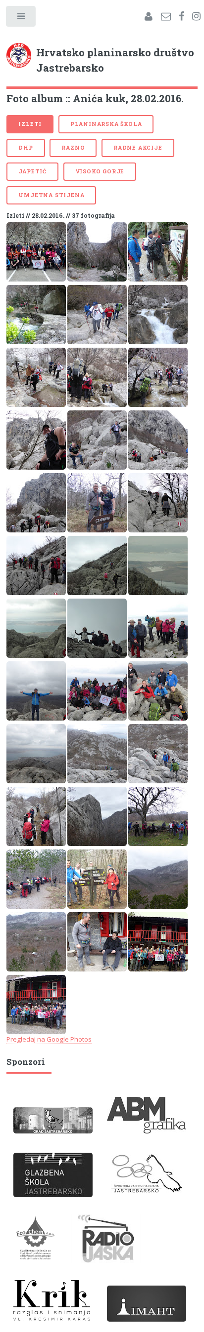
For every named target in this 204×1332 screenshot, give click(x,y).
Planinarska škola (106, 124)
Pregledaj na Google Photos (49, 1039)
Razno (73, 147)
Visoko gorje (100, 171)
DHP (25, 147)
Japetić (32, 171)
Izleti (30, 124)
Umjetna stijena (51, 195)
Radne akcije (137, 147)
